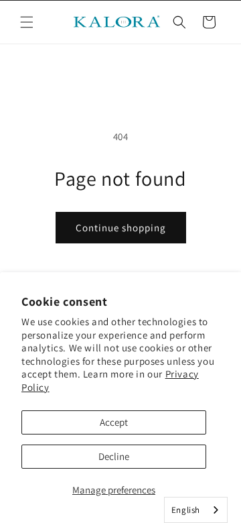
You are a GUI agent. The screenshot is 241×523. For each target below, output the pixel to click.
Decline (113, 456)
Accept (114, 422)
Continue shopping (121, 227)
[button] (27, 22)
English (185, 510)
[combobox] (196, 510)
